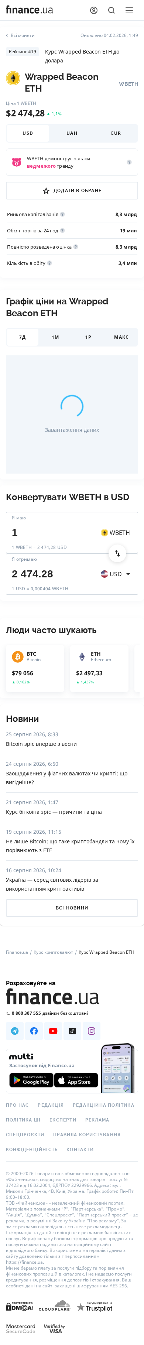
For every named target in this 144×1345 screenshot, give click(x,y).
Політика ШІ (23, 1120)
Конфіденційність (32, 1149)
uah (72, 133)
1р (88, 337)
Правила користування (87, 1134)
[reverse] (117, 553)
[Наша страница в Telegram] (15, 1031)
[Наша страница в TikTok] (72, 1031)
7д (22, 337)
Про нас (17, 1105)
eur (116, 133)
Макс (121, 337)
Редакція (51, 1105)
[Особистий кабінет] (94, 10)
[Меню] (129, 10)
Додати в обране (78, 190)
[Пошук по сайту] (111, 10)
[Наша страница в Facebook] (34, 1031)
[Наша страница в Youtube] (53, 1031)
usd (28, 133)
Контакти (80, 1149)
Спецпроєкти (25, 1134)
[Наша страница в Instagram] (91, 1031)
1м (55, 337)
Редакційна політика (103, 1105)
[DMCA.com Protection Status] (19, 1314)
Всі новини (72, 908)
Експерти (62, 1120)
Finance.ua (17, 952)
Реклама (97, 1120)
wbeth (120, 533)
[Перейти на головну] (29, 10)
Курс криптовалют (53, 952)
